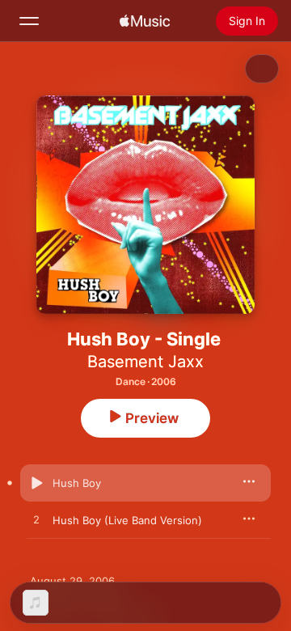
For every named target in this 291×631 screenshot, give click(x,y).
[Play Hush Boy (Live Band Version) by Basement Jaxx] (36, 520)
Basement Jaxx (145, 361)
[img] (145, 21)
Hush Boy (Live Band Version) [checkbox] (127, 520)
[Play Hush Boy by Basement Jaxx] (36, 483)
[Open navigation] (29, 21)
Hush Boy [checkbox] (77, 482)
